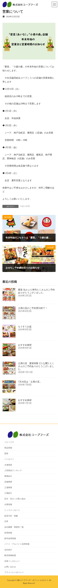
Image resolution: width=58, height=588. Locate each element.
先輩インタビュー (12, 561)
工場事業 (8, 487)
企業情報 (8, 504)
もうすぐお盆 (25, 326)
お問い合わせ (10, 567)
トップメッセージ (12, 510)
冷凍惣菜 (8, 465)
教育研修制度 (10, 555)
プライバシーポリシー (14, 572)
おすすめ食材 (25, 345)
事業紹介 (8, 476)
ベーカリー (9, 459)
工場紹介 (8, 493)
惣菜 (6, 453)
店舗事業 (8, 482)
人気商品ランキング (13, 470)
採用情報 (8, 533)
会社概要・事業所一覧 (14, 527)
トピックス (25, 206)
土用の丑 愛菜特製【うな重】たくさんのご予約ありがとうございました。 (36, 366)
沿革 (6, 521)
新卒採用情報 (10, 538)
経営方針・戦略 (11, 516)
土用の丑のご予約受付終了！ (32, 308)
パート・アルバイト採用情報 (16, 544)
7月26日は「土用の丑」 (30, 382)
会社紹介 (8, 550)
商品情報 (8, 448)
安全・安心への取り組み (15, 499)
